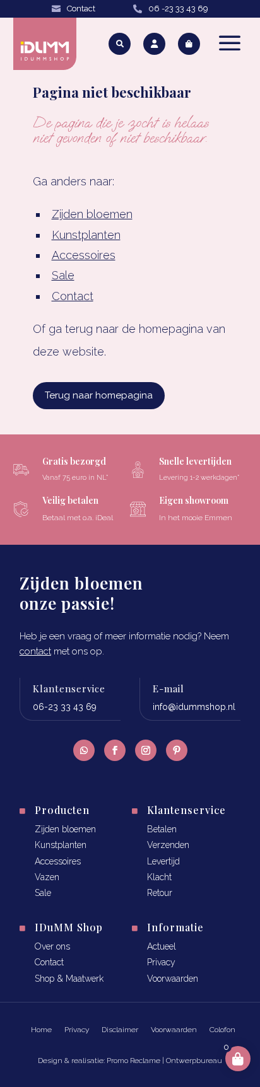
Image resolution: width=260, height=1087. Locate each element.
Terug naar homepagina (99, 395)
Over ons (52, 946)
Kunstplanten (86, 234)
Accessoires (83, 255)
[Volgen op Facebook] (115, 750)
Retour (159, 893)
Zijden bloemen (92, 214)
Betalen (162, 829)
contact (35, 651)
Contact (81, 8)
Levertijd (163, 861)
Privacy (161, 962)
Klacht (159, 877)
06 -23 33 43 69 (178, 8)
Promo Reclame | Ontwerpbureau (164, 1060)
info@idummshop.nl (194, 707)
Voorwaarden (172, 979)
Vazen (47, 877)
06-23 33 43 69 (65, 707)
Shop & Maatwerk (69, 979)
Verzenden (168, 845)
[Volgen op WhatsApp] (84, 750)
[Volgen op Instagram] (146, 750)
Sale (63, 275)
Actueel (161, 946)
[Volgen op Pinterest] (176, 750)
